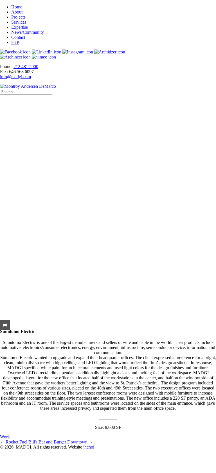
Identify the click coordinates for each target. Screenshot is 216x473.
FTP (15, 42)
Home (16, 6)
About (16, 12)
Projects (18, 17)
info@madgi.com (15, 76)
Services (18, 22)
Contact (18, 37)
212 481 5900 (26, 66)
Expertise (19, 27)
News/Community (27, 32)
